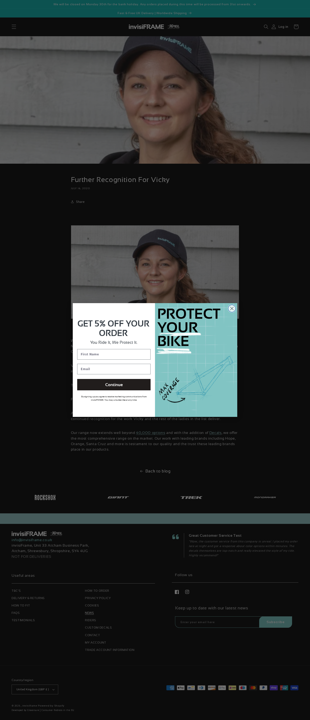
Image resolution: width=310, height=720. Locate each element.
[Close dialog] (232, 308)
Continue (114, 384)
